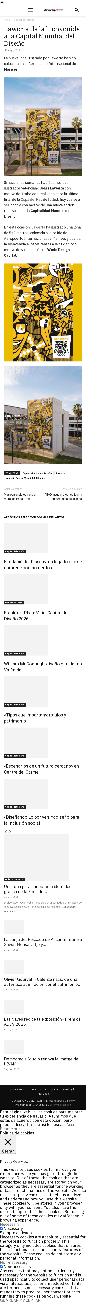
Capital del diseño (24, 20)
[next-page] (10, 832)
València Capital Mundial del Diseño (25, 478)
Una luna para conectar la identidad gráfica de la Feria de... (38, 889)
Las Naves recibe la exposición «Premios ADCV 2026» (42, 1021)
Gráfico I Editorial (14, 879)
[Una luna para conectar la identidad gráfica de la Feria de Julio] (43, 857)
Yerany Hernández (60, 1104)
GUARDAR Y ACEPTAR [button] (20, 1300)
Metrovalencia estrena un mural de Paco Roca (20, 497)
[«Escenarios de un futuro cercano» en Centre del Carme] (43, 743)
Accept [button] (72, 1124)
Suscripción (51, 1089)
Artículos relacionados (23, 517)
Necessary (13, 1228)
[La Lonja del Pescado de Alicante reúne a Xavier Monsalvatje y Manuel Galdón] (43, 927)
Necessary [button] (9, 1224)
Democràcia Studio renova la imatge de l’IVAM (41, 1061)
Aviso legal (68, 1089)
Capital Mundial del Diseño (37, 473)
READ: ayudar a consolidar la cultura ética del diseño (63, 497)
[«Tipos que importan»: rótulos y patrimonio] (43, 691)
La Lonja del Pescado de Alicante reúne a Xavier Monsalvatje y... (43, 942)
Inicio (7, 20)
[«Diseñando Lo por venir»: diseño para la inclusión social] (43, 794)
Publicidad (43, 1093)
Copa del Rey (31, 199)
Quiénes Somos (18, 1089)
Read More (10, 1128)
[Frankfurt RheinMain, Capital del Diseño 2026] (43, 589)
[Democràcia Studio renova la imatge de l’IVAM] (43, 1047)
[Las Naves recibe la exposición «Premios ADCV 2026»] (43, 1007)
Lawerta (38, 227)
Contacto (36, 1089)
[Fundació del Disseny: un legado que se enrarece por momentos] (43, 538)
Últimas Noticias (13, 602)
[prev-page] (6, 832)
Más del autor (54, 517)
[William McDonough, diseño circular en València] (43, 640)
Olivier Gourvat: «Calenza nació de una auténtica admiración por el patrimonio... (42, 981)
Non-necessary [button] (14, 1262)
